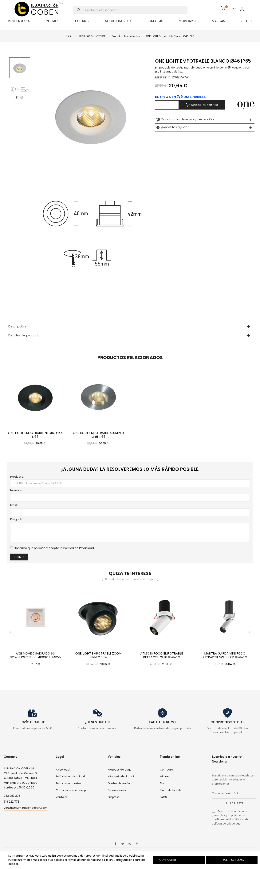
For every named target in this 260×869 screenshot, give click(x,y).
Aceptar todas (233, 860)
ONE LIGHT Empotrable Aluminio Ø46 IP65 (98, 435)
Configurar (167, 860)
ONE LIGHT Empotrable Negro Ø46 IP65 (35, 435)
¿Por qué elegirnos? (121, 776)
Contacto (166, 769)
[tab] (204, 119)
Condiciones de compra (72, 790)
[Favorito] (233, 9)
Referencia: (163, 77)
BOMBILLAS (155, 21)
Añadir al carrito (204, 105)
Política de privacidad (70, 776)
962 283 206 (12, 796)
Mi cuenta (166, 776)
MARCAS (218, 21)
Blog (163, 783)
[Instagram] (137, 844)
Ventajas (62, 797)
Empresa (114, 797)
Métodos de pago (120, 769)
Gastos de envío (119, 783)
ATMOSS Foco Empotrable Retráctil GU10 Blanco (161, 655)
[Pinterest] (130, 844)
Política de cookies (68, 783)
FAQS (163, 797)
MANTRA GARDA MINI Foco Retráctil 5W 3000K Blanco (225, 655)
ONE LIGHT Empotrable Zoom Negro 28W (98, 655)
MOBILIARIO (187, 21)
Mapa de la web (170, 790)
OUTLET (246, 21)
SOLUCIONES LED (118, 21)
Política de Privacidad (78, 548)
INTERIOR (53, 21)
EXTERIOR (82, 21)
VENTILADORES (19, 21)
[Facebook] (115, 844)
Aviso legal (63, 769)
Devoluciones (117, 790)
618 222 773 (11, 802)
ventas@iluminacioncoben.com (25, 808)
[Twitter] (122, 844)
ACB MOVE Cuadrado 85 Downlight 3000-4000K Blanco (35, 655)
